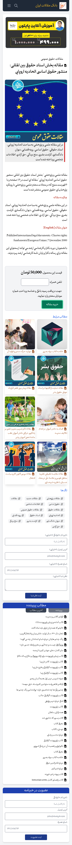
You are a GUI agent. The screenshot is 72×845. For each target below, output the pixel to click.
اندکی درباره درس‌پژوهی (54, 701)
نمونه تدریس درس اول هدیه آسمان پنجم (47, 678)
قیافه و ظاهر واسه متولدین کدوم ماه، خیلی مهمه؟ (43, 684)
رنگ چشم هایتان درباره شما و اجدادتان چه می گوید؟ (42, 639)
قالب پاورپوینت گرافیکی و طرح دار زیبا (48, 667)
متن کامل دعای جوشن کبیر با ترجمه (48, 650)
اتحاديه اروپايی (54, 515)
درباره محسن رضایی (55, 734)
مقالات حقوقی (54, 509)
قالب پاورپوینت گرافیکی (54, 740)
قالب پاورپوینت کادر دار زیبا (52, 661)
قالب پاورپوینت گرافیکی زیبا (52, 673)
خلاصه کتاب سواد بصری (53, 757)
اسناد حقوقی (35, 515)
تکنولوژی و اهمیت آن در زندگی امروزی (48, 746)
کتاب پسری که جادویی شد (53, 718)
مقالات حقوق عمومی (30, 509)
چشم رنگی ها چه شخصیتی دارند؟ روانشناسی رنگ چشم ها (40, 689)
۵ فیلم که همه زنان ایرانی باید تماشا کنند (47, 628)
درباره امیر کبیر (58, 768)
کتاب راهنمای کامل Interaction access (48, 780)
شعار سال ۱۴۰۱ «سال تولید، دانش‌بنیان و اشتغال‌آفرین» (41, 633)
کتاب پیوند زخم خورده (54, 774)
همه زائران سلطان (56, 712)
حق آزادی (56, 526)
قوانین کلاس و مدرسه (54, 616)
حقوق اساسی (54, 504)
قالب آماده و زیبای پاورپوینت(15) (49, 622)
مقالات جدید (32, 498)
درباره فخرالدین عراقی (55, 763)
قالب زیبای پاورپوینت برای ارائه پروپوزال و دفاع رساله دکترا (40, 656)
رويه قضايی (16, 515)
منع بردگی (14, 521)
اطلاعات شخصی (33, 504)
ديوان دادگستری (53, 521)
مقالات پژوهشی (53, 498)
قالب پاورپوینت (56, 706)
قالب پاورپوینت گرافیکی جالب (51, 695)
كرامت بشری (32, 521)
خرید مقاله (52, 304)
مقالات (14, 498)
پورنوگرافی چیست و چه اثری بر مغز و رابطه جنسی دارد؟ (42, 644)
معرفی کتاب (59, 723)
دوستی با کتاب (58, 729)
